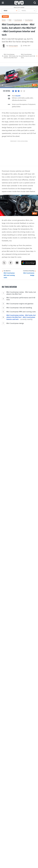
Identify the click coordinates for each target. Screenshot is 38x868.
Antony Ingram (13, 45)
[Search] (34, 2)
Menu (3, 3)
